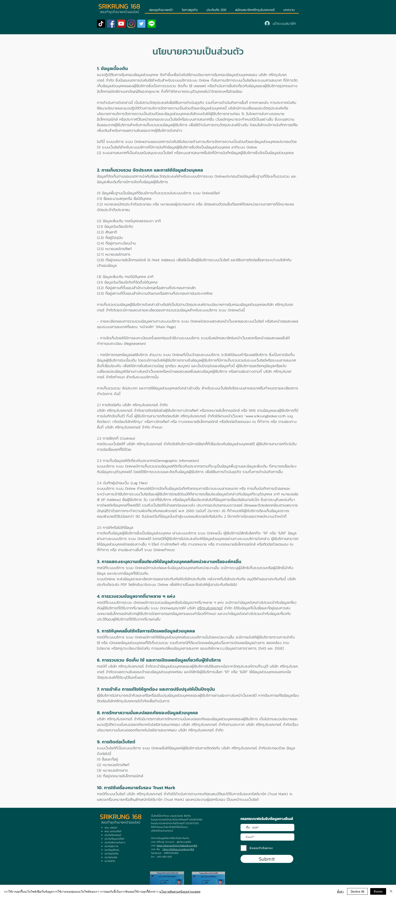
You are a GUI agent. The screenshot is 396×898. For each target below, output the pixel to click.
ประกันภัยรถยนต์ (113, 835)
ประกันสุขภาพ (111, 846)
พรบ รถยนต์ (111, 827)
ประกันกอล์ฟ (111, 857)
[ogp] (151, 24)
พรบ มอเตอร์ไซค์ (113, 831)
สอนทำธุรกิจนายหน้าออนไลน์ (120, 822)
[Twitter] (141, 24)
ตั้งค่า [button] (340, 891)
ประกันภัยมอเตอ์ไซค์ (114, 839)
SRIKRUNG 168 (119, 6)
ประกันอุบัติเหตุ (112, 850)
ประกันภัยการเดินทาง (115, 842)
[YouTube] (121, 24)
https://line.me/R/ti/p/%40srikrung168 (177, 845)
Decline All (357, 891)
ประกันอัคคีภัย (111, 853)
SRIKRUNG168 (171, 853)
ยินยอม (378, 891)
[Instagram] (131, 24)
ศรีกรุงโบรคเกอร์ (145, 405)
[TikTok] (101, 24)
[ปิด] (391, 891)
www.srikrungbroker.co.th (266, 416)
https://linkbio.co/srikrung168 (178, 849)
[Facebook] (111, 24)
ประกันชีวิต (110, 861)
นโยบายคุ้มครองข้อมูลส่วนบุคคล (179, 891)
